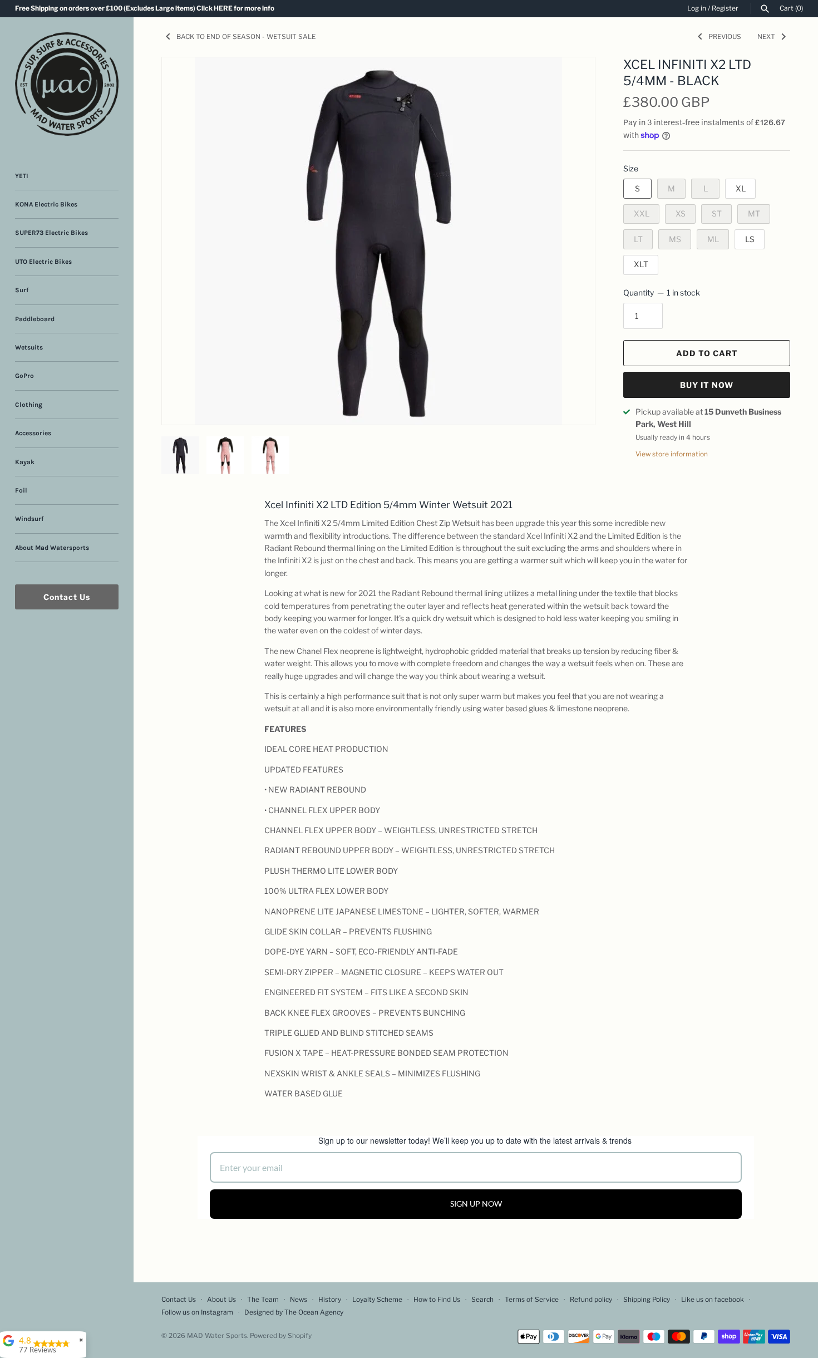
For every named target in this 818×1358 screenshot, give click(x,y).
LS (750, 239)
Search (482, 1299)
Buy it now (706, 385)
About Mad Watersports (52, 548)
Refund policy (591, 1299)
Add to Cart (707, 353)
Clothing (28, 405)
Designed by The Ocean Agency (293, 1312)
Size (630, 168)
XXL (641, 213)
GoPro (24, 376)
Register (725, 8)
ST (717, 213)
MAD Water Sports (217, 1336)
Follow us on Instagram (197, 1312)
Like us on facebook (712, 1299)
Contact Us (66, 597)
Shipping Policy (646, 1299)
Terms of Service (532, 1299)
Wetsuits (29, 347)
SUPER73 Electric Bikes (51, 233)
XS (681, 213)
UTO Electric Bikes (43, 261)
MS (675, 239)
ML (713, 239)
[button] (571, 79)
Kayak (25, 462)
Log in (696, 8)
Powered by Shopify (281, 1336)
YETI (21, 176)
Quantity (661, 292)
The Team (263, 1299)
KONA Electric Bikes (46, 204)
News (298, 1299)
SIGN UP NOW (476, 1203)
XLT (641, 264)
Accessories (33, 433)
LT (638, 239)
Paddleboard (35, 319)
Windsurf (29, 519)
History (329, 1299)
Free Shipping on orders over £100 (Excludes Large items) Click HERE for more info (144, 8)
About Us (221, 1299)
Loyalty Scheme (377, 1299)
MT (754, 213)
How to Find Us (436, 1299)
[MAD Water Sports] (67, 84)
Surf (21, 290)
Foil (21, 490)
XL (741, 188)
